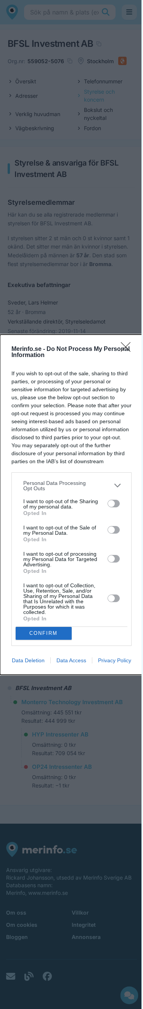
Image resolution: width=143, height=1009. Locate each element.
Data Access (71, 660)
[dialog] (71, 505)
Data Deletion (28, 660)
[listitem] (71, 485)
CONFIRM (43, 633)
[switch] (114, 503)
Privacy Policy (114, 660)
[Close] (128, 349)
